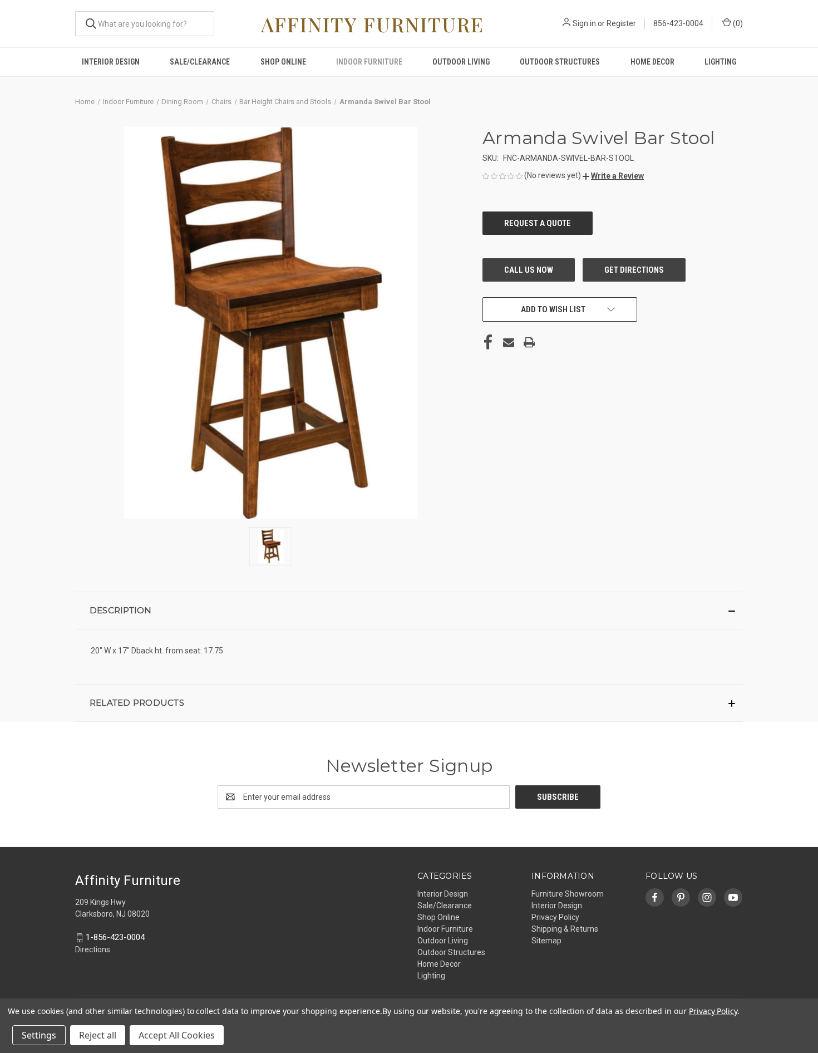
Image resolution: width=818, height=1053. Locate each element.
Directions (92, 949)
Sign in (584, 23)
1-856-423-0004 (115, 937)
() (737, 23)
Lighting (720, 61)
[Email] (508, 342)
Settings (39, 1035)
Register (621, 23)
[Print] (529, 342)
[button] (613, 175)
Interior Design (111, 61)
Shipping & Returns (564, 928)
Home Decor (652, 61)
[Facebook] (488, 342)
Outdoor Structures (560, 61)
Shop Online (283, 61)
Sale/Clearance (200, 61)
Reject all (97, 1035)
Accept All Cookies (177, 1035)
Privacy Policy (555, 917)
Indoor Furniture (369, 61)
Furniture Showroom (567, 893)
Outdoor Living (461, 61)
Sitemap (546, 940)
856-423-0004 (678, 23)
